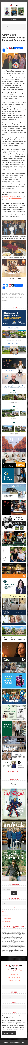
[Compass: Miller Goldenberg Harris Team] (14, 467)
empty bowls (21, 294)
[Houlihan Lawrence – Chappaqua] (14, 404)
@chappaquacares (11, 200)
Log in (22, 1042)
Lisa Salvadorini (6, 298)
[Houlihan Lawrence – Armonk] (14, 420)
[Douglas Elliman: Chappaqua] (14, 640)
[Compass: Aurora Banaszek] (14, 562)
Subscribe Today (9, 1033)
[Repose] (14, 451)
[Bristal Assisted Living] (14, 625)
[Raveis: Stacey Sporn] (14, 372)
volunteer (5, 300)
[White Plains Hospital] (14, 325)
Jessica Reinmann (10, 297)
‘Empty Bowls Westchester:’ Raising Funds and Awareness (13, 37)
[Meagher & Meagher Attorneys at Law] (14, 514)
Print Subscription (6, 921)
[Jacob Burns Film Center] (14, 577)
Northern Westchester (16, 298)
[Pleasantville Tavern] (14, 546)
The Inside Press (14, 10)
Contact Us (5, 915)
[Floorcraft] (14, 609)
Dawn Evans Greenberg (11, 294)
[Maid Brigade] (14, 483)
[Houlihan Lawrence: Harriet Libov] (14, 593)
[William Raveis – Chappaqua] (14, 356)
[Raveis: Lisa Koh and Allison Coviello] (14, 530)
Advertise (4, 911)
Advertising (14, 974)
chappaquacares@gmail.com (9, 196)
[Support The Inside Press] (14, 972)
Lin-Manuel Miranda (19, 297)
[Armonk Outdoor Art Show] (14, 672)
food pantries (5, 296)
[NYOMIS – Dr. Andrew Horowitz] (14, 388)
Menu (15, 19)
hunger (18, 296)
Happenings (11, 291)
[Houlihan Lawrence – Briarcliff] (14, 435)
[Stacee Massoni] (14, 498)
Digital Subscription (6, 918)
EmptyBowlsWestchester (15, 198)
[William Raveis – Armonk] (14, 341)
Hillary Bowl (13, 296)
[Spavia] (14, 656)
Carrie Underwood (13, 293)
